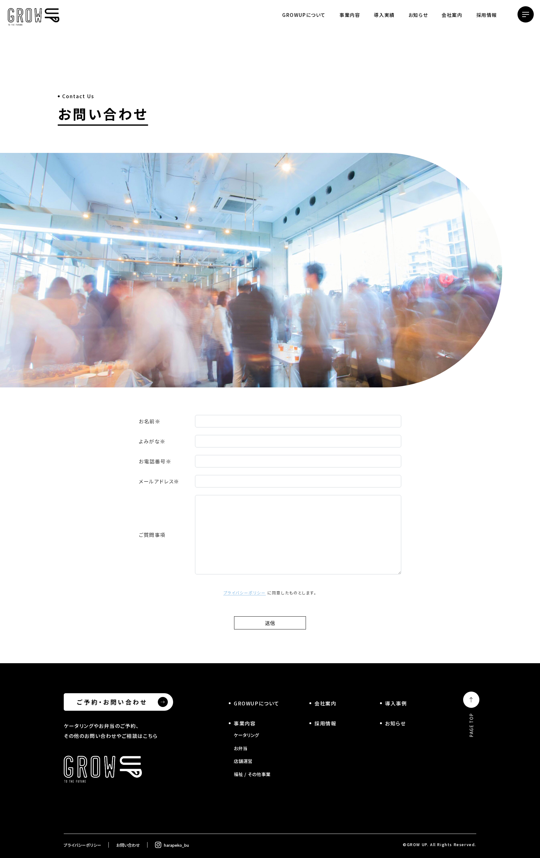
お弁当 (241, 748)
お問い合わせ (128, 845)
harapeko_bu (176, 845)
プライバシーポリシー (244, 593)
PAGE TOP (471, 725)
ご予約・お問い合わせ (112, 702)
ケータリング (246, 735)
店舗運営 (243, 761)
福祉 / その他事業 (252, 774)
